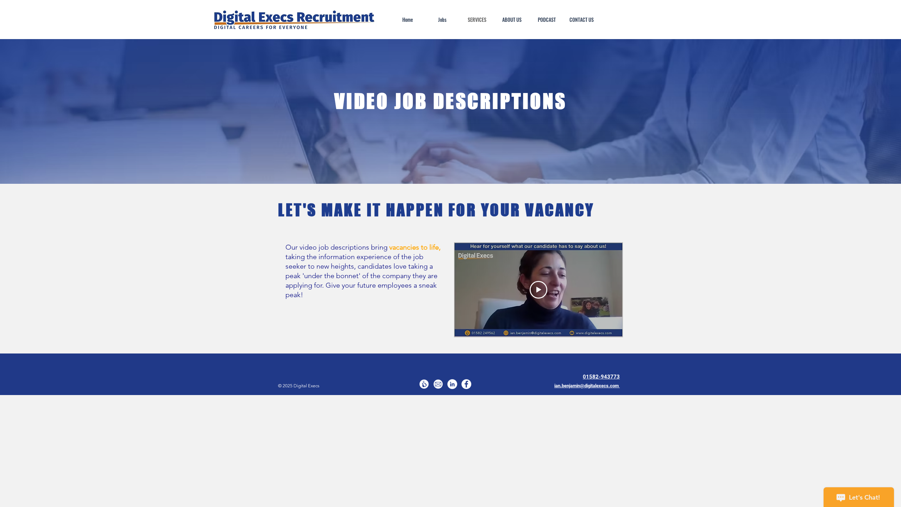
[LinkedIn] (452, 384)
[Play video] (538, 290)
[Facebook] (466, 384)
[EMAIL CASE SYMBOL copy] (438, 384)
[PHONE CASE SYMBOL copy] (424, 384)
